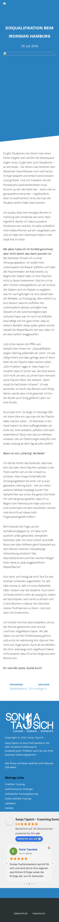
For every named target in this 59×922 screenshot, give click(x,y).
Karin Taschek (28, 849)
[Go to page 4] (34, 883)
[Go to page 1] (27, 884)
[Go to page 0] (24, 883)
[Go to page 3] (32, 884)
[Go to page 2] (29, 884)
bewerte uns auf (27, 838)
